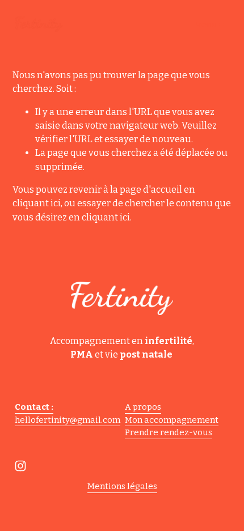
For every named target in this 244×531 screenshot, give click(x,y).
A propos (143, 407)
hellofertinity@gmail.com (67, 420)
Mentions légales (122, 486)
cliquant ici (36, 203)
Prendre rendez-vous (168, 432)
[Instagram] (20, 465)
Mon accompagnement (171, 420)
